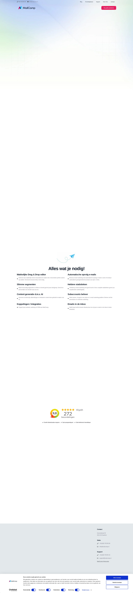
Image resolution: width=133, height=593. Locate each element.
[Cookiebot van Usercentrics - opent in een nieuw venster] (13, 590)
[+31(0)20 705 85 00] (97, 543)
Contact (113, 1)
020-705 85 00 (22, 1)
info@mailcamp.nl (33, 1)
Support (98, 1)
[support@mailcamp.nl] (97, 558)
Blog (81, 1)
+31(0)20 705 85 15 (104, 555)
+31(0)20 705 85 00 (104, 543)
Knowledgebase (89, 1)
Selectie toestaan (117, 582)
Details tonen (85, 590)
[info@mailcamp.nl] (28, 1)
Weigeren (117, 587)
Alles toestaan (117, 577)
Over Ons (105, 1)
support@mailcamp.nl (105, 558)
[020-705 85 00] (17, 1)
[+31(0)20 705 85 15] (97, 555)
